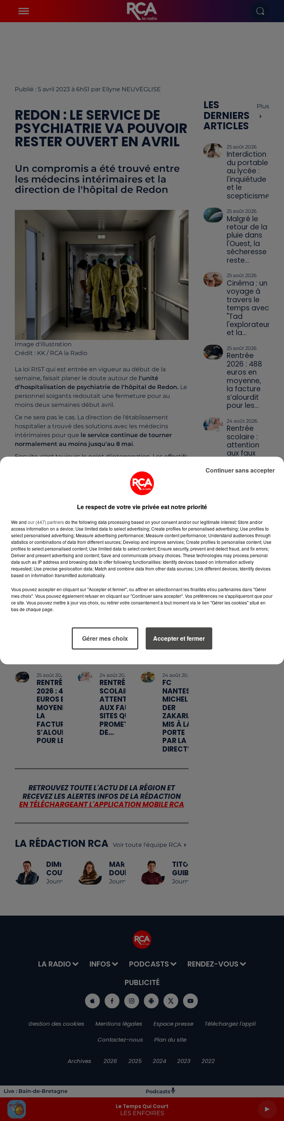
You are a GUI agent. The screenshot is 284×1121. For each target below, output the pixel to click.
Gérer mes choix (105, 638)
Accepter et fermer (179, 638)
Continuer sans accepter (240, 470)
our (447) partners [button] (46, 522)
